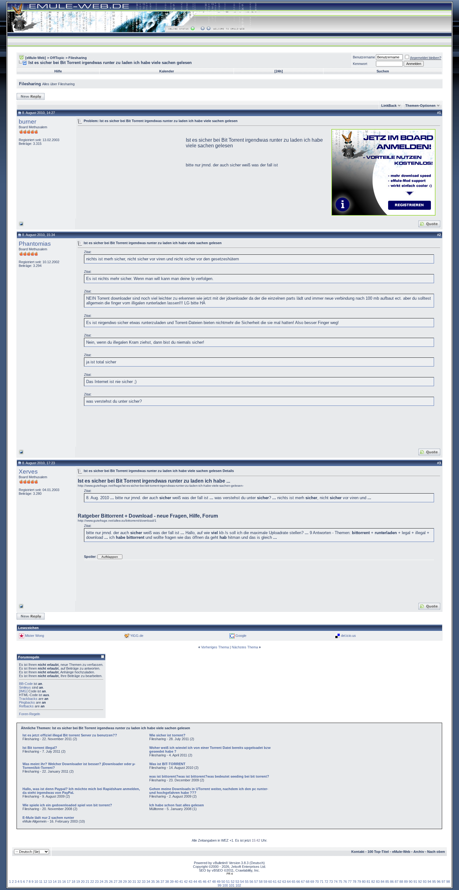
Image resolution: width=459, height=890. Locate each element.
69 (312, 881)
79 (359, 881)
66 (298, 881)
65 (293, 881)
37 (162, 881)
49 (218, 881)
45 (200, 881)
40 (176, 881)
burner (27, 121)
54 (242, 881)
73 (331, 881)
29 (125, 881)
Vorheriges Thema (215, 647)
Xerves (28, 471)
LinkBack (389, 105)
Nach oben (436, 851)
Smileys (25, 687)
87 (396, 881)
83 (378, 881)
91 (415, 881)
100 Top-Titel (378, 851)
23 (97, 881)
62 (279, 881)
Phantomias (35, 243)
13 (50, 881)
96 (439, 881)
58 (261, 881)
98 (448, 881)
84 (382, 881)
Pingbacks (27, 702)
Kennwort (360, 64)
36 (158, 881)
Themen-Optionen (420, 105)
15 (59, 881)
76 (345, 881)
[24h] (278, 71)
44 (195, 881)
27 (115, 881)
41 (181, 881)
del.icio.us (348, 635)
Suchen (383, 71)
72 (326, 881)
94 (429, 881)
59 (265, 881)
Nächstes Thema (245, 647)
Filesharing (77, 58)
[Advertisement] (130, 171)
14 (55, 881)
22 (92, 881)
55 (247, 881)
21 (87, 881)
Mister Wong (34, 635)
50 (223, 881)
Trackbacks (28, 699)
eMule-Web (401, 851)
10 (36, 881)
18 (73, 881)
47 (209, 881)
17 (69, 881)
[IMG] (23, 691)
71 (321, 881)
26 (111, 881)
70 (317, 881)
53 (237, 881)
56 (251, 881)
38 (167, 881)
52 (232, 881)
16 (64, 881)
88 (401, 881)
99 (219, 885)
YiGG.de (136, 635)
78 (354, 881)
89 (406, 881)
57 (256, 881)
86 (392, 881)
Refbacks (26, 706)
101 (231, 885)
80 (364, 881)
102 (238, 885)
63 (284, 881)
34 (148, 881)
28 (120, 881)
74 (336, 881)
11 (40, 881)
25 (106, 881)
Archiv (418, 851)
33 (144, 881)
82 (373, 881)
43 (190, 881)
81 (368, 881)
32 (139, 881)
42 (186, 881)
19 (78, 881)
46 (204, 881)
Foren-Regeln (29, 714)
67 (303, 881)
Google (240, 635)
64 (289, 881)
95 (434, 881)
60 (270, 881)
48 (214, 881)
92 (420, 881)
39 (172, 881)
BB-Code (26, 684)
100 (225, 885)
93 (425, 881)
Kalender (166, 71)
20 (83, 881)
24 (101, 881)
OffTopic (57, 58)
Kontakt (357, 851)
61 (275, 881)
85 (387, 881)
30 (129, 881)
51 (228, 881)
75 (340, 881)
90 (410, 881)
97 (443, 881)
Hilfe (58, 71)
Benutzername (364, 57)
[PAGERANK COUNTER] (229, 874)
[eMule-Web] (35, 58)
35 (153, 881)
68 (307, 881)
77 (350, 881)
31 (134, 881)
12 (45, 881)
